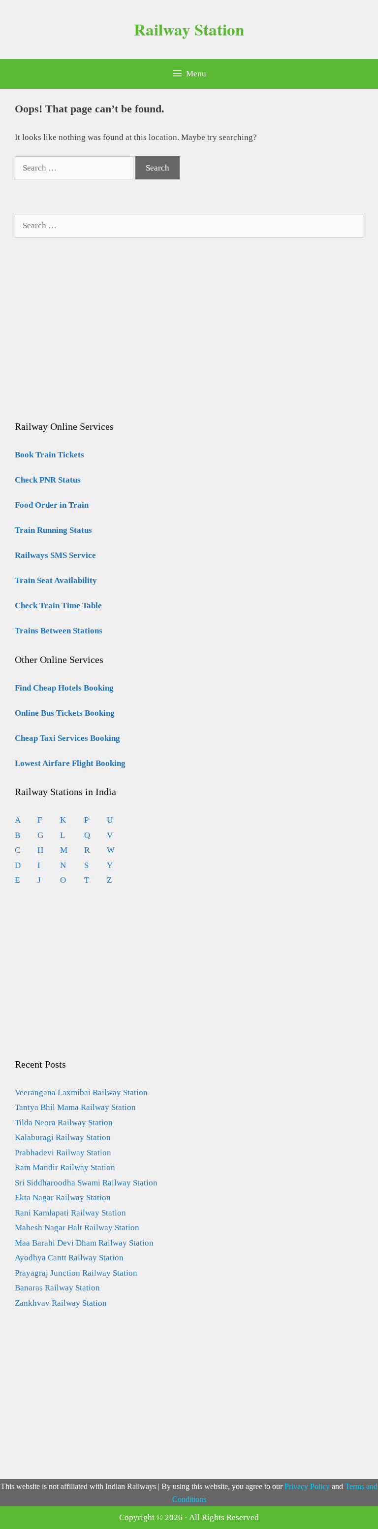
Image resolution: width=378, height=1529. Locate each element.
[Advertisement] (88, 339)
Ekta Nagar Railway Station (63, 1197)
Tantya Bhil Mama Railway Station (75, 1107)
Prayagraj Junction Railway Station (76, 1273)
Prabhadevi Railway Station (63, 1152)
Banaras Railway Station (57, 1287)
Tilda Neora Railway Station (64, 1122)
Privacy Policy (307, 1486)
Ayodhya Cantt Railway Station (69, 1257)
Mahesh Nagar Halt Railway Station (77, 1227)
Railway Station (189, 29)
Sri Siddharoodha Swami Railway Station (86, 1182)
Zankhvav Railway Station (61, 1303)
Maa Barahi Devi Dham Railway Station (84, 1243)
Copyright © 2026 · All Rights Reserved (189, 1517)
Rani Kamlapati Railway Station (70, 1212)
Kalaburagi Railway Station (63, 1137)
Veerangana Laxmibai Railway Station (81, 1092)
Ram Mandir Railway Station (65, 1167)
